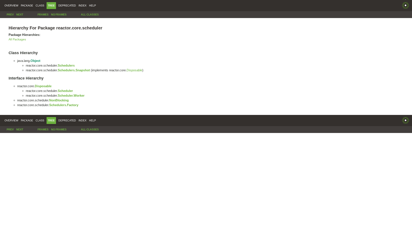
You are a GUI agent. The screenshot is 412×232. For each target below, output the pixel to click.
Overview (11, 5)
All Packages (17, 39)
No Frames (59, 14)
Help (92, 5)
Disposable (134, 70)
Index (82, 5)
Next (19, 14)
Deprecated (67, 5)
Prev (10, 14)
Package (27, 5)
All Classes (90, 14)
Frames (43, 14)
